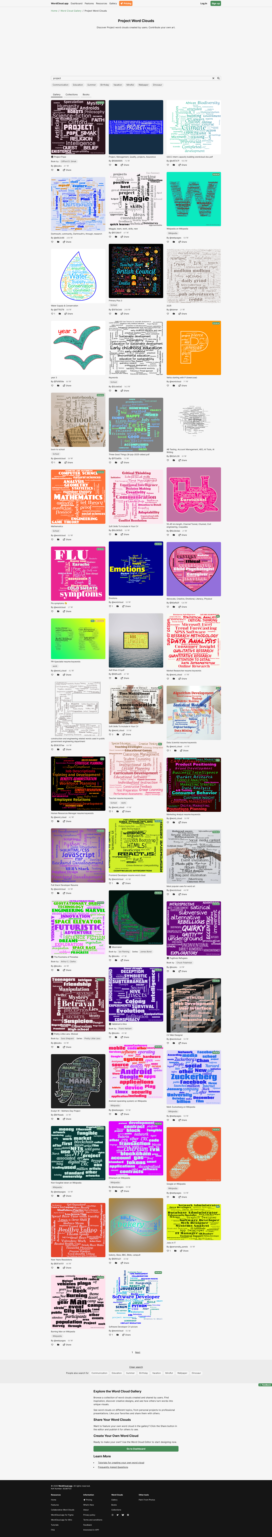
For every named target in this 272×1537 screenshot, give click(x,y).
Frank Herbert (125, 1028)
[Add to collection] (58, 169)
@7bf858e (59, 381)
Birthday (104, 84)
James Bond (146, 951)
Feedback (87, 1525)
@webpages (60, 1192)
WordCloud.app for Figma (62, 1515)
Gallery (113, 3)
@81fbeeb (59, 1115)
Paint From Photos (147, 1500)
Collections (72, 94)
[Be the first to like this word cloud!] (52, 169)
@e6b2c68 (59, 237)
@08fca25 (117, 674)
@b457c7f (174, 161)
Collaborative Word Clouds (62, 1510)
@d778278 (59, 309)
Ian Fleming (124, 951)
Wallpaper (143, 84)
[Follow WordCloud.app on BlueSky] (123, 1515)
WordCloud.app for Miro (61, 1520)
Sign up (216, 3)
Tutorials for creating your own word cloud (121, 1462)
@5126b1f (116, 232)
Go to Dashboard (136, 1448)
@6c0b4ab (175, 531)
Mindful (130, 84)
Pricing (127, 3)
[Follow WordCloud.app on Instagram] (112, 1515)
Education (78, 84)
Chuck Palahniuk (184, 962)
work (55, 666)
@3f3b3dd (117, 309)
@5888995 (117, 161)
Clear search (136, 1367)
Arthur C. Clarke (68, 961)
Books (86, 94)
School (56, 454)
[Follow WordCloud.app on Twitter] (117, 1515)
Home (54, 10)
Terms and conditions (92, 1520)
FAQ (53, 1530)
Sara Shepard (67, 1038)
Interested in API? (91, 1530)
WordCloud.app (59, 3)
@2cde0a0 (117, 386)
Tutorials (55, 1525)
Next (137, 1352)
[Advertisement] (136, 52)
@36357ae (59, 745)
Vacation (117, 84)
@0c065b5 (117, 530)
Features (89, 3)
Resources (101, 3)
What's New (88, 1505)
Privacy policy (89, 1515)
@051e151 (59, 1263)
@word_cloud (60, 670)
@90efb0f (174, 602)
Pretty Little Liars (92, 1038)
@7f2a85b (117, 458)
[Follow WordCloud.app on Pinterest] (128, 1515)
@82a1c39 (174, 456)
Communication (60, 84)
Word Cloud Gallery (70, 10)
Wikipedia (57, 1187)
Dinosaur (157, 84)
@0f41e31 (116, 1259)
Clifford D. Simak (68, 161)
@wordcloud (60, 458)
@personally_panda (179, 1246)
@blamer (174, 309)
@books (57, 166)
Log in (203, 3)
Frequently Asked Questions (113, 1467)
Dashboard (76, 3)
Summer (91, 84)
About (86, 1510)
